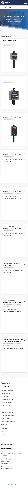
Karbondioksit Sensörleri (14, 21)
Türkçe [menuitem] (18, 484)
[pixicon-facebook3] (2, 444)
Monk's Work (16, 479)
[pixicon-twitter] (5, 444)
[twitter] (5, 7)
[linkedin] (7, 7)
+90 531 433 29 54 (5, 463)
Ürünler (8, 19)
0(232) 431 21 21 (5, 461)
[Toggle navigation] (25, 3)
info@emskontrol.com (6, 468)
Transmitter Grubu (17, 19)
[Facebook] (2, 7)
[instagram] (10, 7)
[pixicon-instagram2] (7, 444)
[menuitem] (10, 484)
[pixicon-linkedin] (10, 444)
